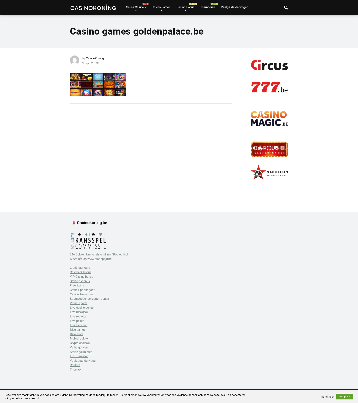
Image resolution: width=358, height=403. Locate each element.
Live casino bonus (82, 307)
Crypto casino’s (80, 343)
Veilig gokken (79, 347)
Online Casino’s (136, 7)
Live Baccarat (78, 325)
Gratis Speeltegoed (82, 290)
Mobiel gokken (79, 338)
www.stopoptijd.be (99, 259)
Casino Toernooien (82, 294)
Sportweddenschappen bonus (89, 298)
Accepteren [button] (345, 396)
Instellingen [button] (328, 396)
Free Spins (77, 285)
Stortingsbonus (80, 281)
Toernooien (207, 7)
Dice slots (76, 334)
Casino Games (161, 7)
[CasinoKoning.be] (93, 6)
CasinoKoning (95, 58)
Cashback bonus (80, 272)
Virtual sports (78, 303)
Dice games (78, 329)
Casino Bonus (185, 7)
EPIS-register (79, 356)
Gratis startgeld (80, 267)
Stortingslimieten (81, 352)
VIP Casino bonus (81, 276)
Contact (75, 365)
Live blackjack (79, 312)
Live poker (77, 321)
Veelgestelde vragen (234, 7)
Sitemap (75, 369)
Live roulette (78, 316)
